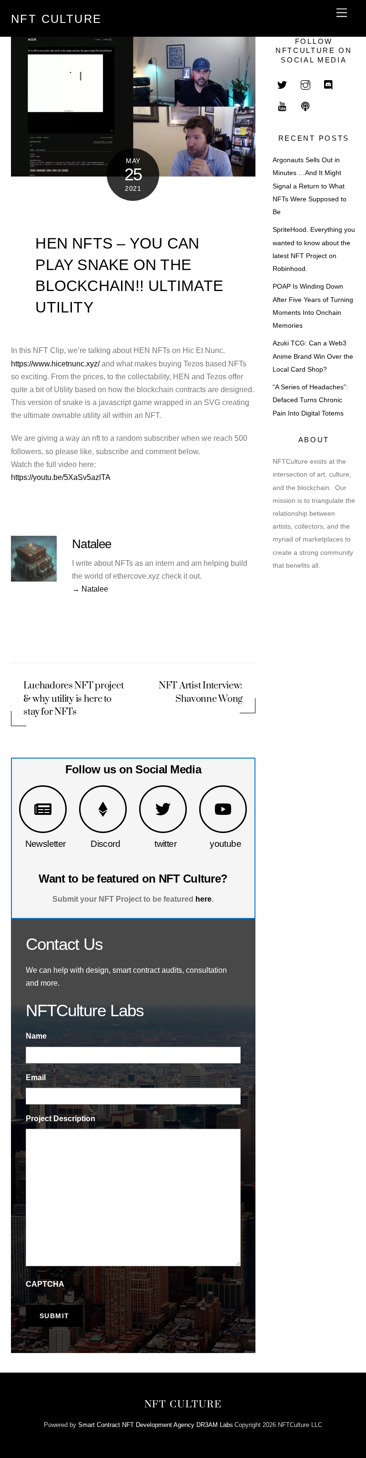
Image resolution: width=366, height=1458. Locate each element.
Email (36, 1077)
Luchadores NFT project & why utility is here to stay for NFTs (73, 699)
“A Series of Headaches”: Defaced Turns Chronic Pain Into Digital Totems (310, 400)
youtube (225, 844)
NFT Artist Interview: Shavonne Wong (201, 692)
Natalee (92, 544)
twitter (165, 844)
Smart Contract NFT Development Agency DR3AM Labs (155, 1424)
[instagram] (305, 84)
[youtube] (282, 105)
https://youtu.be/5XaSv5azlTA (61, 477)
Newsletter (45, 844)
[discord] (328, 84)
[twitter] (282, 84)
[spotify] (305, 105)
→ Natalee (90, 589)
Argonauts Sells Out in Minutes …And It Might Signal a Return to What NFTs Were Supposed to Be (309, 186)
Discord (105, 844)
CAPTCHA (45, 1284)
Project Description (60, 1118)
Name (36, 1036)
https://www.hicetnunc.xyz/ (55, 364)
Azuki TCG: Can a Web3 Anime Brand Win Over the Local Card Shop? (313, 356)
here (203, 899)
